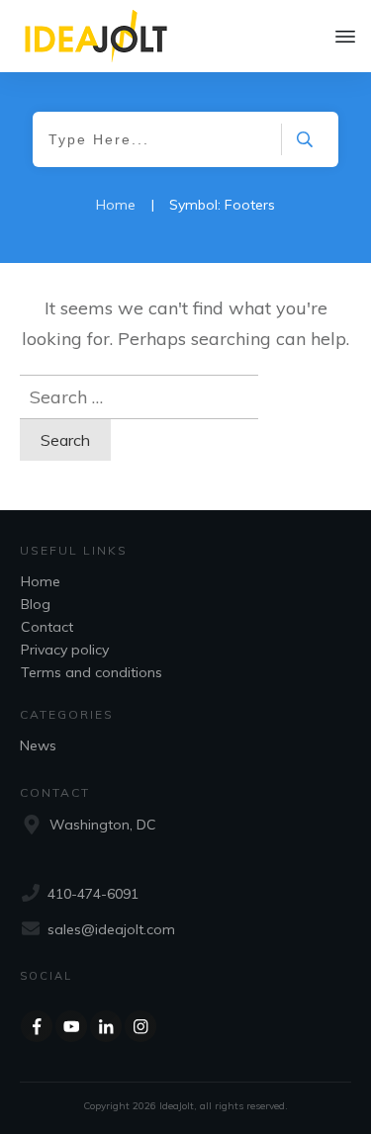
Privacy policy (65, 649)
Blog (35, 604)
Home (40, 581)
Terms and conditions (91, 672)
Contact (47, 627)
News (38, 745)
